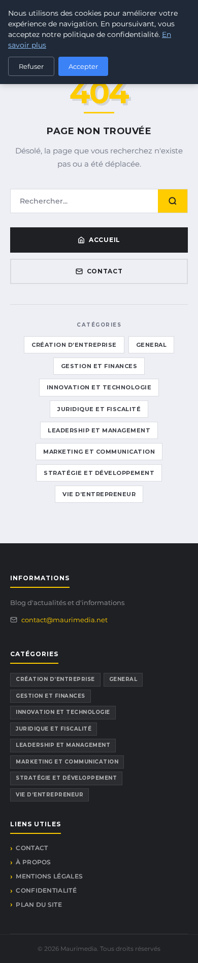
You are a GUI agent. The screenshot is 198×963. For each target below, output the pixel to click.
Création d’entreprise (74, 344)
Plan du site (39, 904)
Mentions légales (49, 876)
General (151, 344)
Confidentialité (46, 890)
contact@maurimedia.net (64, 620)
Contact (105, 271)
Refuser (31, 66)
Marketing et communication (99, 451)
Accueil (104, 240)
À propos (33, 862)
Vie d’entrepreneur (99, 494)
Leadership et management (99, 430)
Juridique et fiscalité (99, 409)
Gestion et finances (99, 366)
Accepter (83, 66)
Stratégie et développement (99, 472)
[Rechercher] (172, 201)
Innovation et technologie (99, 387)
